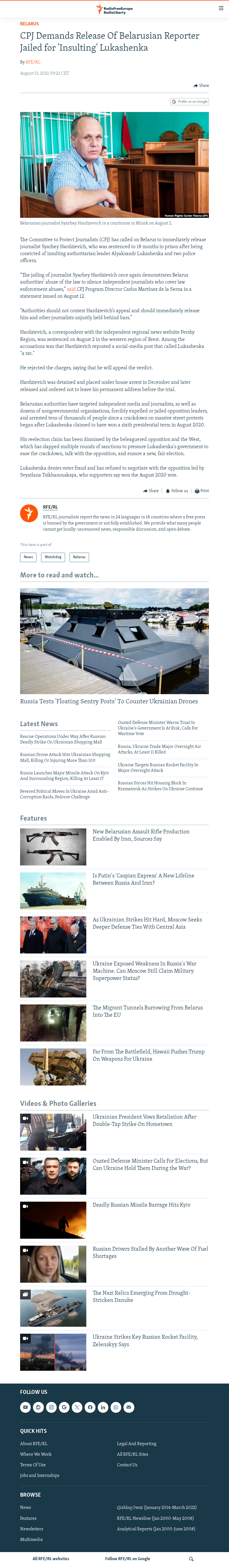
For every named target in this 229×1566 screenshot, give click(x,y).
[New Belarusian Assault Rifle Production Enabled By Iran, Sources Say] (53, 846)
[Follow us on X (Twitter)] (77, 1407)
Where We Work (36, 1454)
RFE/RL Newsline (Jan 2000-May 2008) (155, 1518)
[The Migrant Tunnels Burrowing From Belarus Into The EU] (53, 1022)
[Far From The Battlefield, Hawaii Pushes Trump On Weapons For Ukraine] (53, 1067)
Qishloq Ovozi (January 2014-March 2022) (157, 1508)
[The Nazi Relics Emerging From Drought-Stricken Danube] (53, 1308)
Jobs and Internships (39, 1476)
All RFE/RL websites (51, 1559)
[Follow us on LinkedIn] (103, 1407)
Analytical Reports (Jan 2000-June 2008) (156, 1529)
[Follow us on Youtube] (25, 1407)
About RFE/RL (33, 1444)
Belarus (29, 24)
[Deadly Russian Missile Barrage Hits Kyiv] (53, 1220)
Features (28, 1518)
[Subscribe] (128, 1407)
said (71, 289)
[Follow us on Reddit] (38, 1407)
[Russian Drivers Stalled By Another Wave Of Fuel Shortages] (53, 1264)
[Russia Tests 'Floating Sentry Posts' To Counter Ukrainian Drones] (114, 641)
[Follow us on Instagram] (51, 1407)
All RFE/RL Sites (132, 1454)
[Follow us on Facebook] (90, 1407)
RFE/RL (33, 62)
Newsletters (31, 1529)
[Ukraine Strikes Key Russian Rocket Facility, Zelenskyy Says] (53, 1352)
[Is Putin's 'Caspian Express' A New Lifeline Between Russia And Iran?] (53, 890)
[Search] (191, 1559)
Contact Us (127, 1465)
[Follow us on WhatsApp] (116, 1407)
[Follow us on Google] (64, 1407)
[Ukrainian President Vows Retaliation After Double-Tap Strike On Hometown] (53, 1132)
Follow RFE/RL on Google (127, 1559)
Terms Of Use (33, 1465)
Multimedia (31, 1540)
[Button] (201, 85)
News (25, 1508)
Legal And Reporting (136, 1444)
